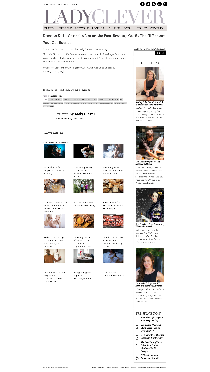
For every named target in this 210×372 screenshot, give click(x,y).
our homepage (82, 89)
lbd (121, 99)
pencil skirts (75, 103)
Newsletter (49, 4)
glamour (101, 99)
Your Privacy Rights (98, 367)
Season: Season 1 (93, 103)
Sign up (160, 53)
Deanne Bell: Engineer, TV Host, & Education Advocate (149, 284)
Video (61, 95)
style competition (120, 103)
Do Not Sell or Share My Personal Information (152, 367)
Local (128, 28)
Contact (75, 4)
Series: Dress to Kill (106, 103)
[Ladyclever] (104, 16)
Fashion (50, 28)
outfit (67, 103)
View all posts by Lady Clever (69, 118)
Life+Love (65, 28)
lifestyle (46, 103)
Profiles (98, 28)
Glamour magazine (112, 99)
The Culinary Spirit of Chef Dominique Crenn (148, 162)
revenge (83, 103)
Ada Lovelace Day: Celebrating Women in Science (150, 225)
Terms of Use (124, 367)
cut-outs (77, 99)
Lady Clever (85, 49)
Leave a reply (102, 49)
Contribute (63, 4)
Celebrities (58, 99)
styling (45, 106)
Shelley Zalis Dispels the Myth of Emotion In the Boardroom (150, 103)
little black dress (57, 103)
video (51, 106)
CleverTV (156, 28)
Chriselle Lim (68, 99)
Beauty (142, 28)
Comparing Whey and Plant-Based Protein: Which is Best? (151, 328)
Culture (115, 28)
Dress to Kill (86, 99)
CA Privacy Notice (112, 367)
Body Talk (82, 28)
